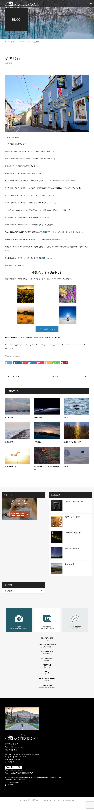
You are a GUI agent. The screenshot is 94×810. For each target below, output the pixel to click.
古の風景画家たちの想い (73, 533)
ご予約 (19, 627)
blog (47, 673)
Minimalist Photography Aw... (74, 501)
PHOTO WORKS (47, 659)
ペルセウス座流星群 (72, 548)
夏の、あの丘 (69, 564)
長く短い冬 (9, 417)
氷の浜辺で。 (9, 442)
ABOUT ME (47, 666)
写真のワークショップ (51, 232)
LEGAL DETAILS (47, 686)
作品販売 (47, 627)
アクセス (10, 762)
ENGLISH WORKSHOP (47, 646)
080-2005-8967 (15, 759)
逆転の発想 (38, 417)
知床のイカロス (10, 467)
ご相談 (42, 258)
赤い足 (66, 417)
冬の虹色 (37, 442)
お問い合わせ (75, 627)
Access (10, 785)
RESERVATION (47, 652)
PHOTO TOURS (47, 639)
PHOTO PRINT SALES (47, 679)
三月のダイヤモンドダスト (73, 442)
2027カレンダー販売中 (73, 517)
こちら (18, 265)
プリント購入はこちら (47, 329)
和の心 (66, 467)
